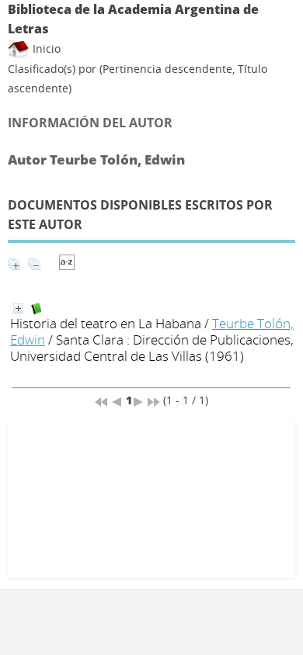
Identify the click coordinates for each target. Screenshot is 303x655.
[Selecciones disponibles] (67, 265)
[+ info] (18, 308)
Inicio (45, 48)
